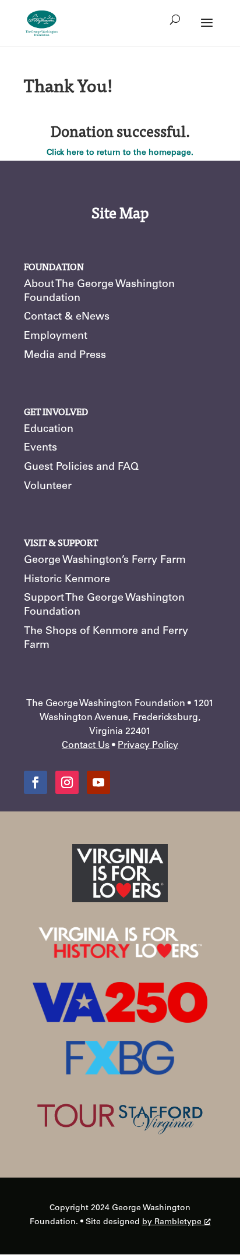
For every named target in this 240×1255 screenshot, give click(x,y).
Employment (55, 336)
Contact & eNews (67, 317)
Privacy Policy (148, 745)
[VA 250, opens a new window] (120, 1021)
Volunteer (48, 486)
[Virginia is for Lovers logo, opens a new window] (120, 900)
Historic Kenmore (67, 580)
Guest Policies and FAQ (81, 467)
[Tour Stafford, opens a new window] (120, 1143)
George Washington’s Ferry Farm (105, 560)
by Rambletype (172, 1222)
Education (48, 429)
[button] (206, 30)
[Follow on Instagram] (67, 782)
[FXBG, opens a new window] (120, 1073)
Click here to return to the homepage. (120, 153)
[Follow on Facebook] (35, 782)
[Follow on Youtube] (98, 782)
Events (40, 448)
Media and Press (65, 355)
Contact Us (86, 745)
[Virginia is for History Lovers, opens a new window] (120, 963)
